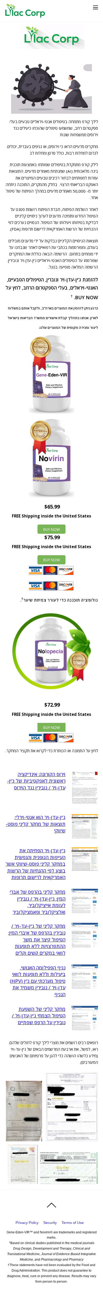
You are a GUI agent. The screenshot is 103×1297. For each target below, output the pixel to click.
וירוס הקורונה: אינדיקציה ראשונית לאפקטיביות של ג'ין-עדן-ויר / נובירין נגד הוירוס (36, 781)
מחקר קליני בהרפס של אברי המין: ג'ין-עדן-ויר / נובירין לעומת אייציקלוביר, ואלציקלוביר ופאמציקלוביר (37, 902)
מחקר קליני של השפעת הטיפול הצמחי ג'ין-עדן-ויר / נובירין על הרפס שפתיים (38, 1016)
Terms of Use (73, 1223)
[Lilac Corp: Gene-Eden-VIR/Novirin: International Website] (25, 15)
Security (50, 1223)
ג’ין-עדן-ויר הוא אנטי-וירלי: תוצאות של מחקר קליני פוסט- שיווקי (35, 824)
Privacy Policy (27, 1223)
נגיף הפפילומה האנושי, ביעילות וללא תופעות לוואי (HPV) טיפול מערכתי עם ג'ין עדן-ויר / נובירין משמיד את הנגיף (37, 981)
